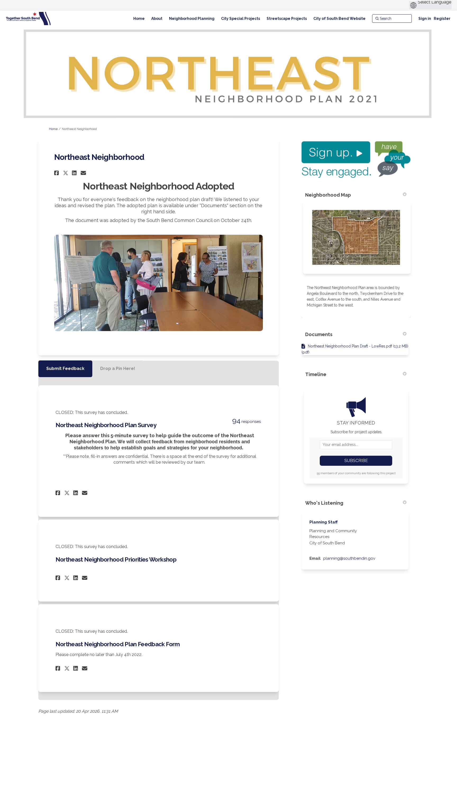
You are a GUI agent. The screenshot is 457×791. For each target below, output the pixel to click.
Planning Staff (323, 522)
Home (53, 129)
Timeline (315, 374)
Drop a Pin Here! (117, 368)
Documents (318, 334)
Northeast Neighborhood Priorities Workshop (116, 559)
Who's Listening (324, 503)
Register (442, 18)
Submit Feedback (65, 368)
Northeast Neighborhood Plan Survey (106, 425)
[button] (57, 173)
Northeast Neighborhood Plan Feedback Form (118, 644)
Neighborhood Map (328, 195)
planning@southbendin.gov (349, 558)
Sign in (424, 18)
